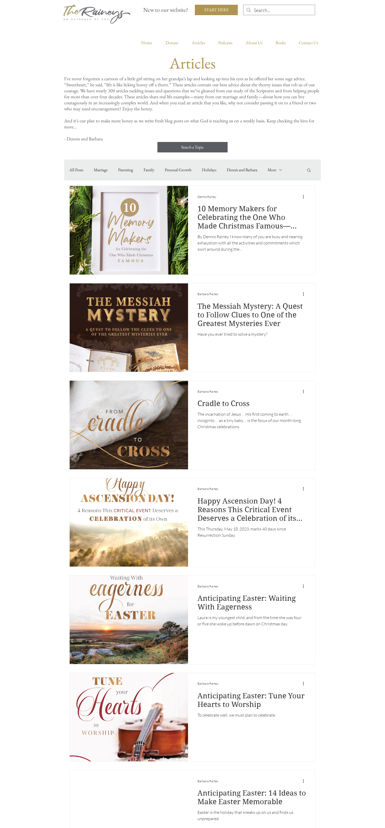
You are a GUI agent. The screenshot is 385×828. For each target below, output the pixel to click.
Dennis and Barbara (242, 170)
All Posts (76, 170)
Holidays (209, 170)
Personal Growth (178, 170)
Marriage (101, 170)
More (272, 170)
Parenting (125, 170)
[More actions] (305, 196)
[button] (308, 170)
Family (149, 170)
